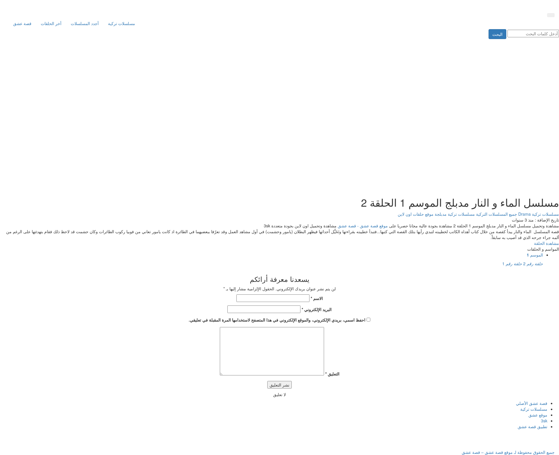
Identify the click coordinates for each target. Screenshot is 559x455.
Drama (524, 214)
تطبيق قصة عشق (532, 426)
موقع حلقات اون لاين (416, 214)
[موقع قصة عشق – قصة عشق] (528, 5)
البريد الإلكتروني (317, 309)
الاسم (317, 298)
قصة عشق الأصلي (531, 403)
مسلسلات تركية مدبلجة (454, 214)
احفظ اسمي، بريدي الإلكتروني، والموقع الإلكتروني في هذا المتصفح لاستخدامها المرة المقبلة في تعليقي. (277, 320)
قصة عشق (22, 23)
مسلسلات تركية (121, 23)
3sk (544, 421)
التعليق (332, 374)
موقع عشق (537, 415)
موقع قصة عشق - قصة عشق (363, 226)
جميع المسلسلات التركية (496, 214)
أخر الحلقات (51, 23)
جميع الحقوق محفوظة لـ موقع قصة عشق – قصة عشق (508, 452)
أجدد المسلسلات (85, 23)
